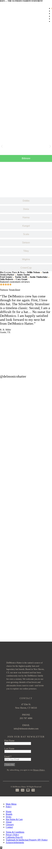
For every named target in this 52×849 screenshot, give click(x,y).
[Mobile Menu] (4, 15)
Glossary (10, 824)
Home (8, 811)
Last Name (9, 748)
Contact (9, 827)
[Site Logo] (22, 20)
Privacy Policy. (39, 770)
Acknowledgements (15, 842)
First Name (9, 740)
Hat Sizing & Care (14, 819)
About (9, 822)
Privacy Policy (12, 834)
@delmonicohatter (13, 376)
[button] (2, 146)
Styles (8, 816)
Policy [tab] (9, 806)
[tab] (26, 158)
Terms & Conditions (15, 832)
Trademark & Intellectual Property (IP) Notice (27, 840)
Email (7, 756)
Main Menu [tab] (11, 804)
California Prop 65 (14, 837)
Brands (9, 814)
